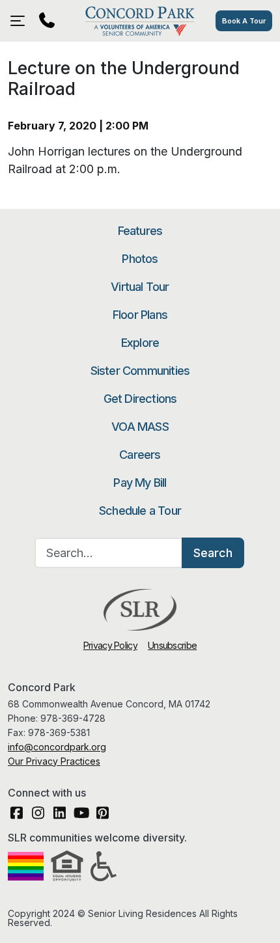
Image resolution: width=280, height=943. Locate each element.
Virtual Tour (140, 287)
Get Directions (140, 398)
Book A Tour (244, 20)
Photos (140, 259)
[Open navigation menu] (21, 20)
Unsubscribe (172, 645)
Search (212, 553)
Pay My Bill (139, 482)
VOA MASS (140, 426)
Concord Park (139, 21)
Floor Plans (140, 314)
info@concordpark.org (57, 746)
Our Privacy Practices (54, 761)
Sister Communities (140, 370)
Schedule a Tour (140, 510)
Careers (139, 454)
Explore (140, 342)
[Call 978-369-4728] (47, 20)
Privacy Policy (110, 645)
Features (140, 231)
